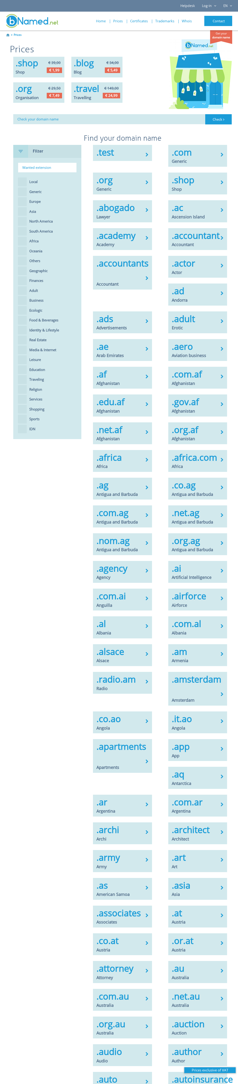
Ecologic (35, 310)
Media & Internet (42, 349)
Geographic (38, 270)
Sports (34, 419)
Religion (35, 389)
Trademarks (164, 21)
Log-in (207, 6)
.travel (86, 88)
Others (34, 260)
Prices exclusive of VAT (210, 1070)
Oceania (35, 251)
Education (37, 369)
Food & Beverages (43, 320)
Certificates (139, 21)
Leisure (35, 359)
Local (33, 181)
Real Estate (37, 339)
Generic (35, 191)
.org (24, 88)
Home (101, 21)
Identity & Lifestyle (44, 330)
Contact (219, 21)
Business (36, 300)
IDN (32, 429)
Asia (32, 211)
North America (41, 221)
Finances (36, 280)
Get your (221, 35)
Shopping (36, 409)
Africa (34, 241)
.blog (84, 63)
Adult (33, 290)
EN (225, 6)
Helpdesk (187, 6)
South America (41, 231)
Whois (187, 21)
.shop (27, 63)
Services (35, 399)
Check (218, 119)
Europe (35, 201)
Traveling (36, 379)
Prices (118, 21)
